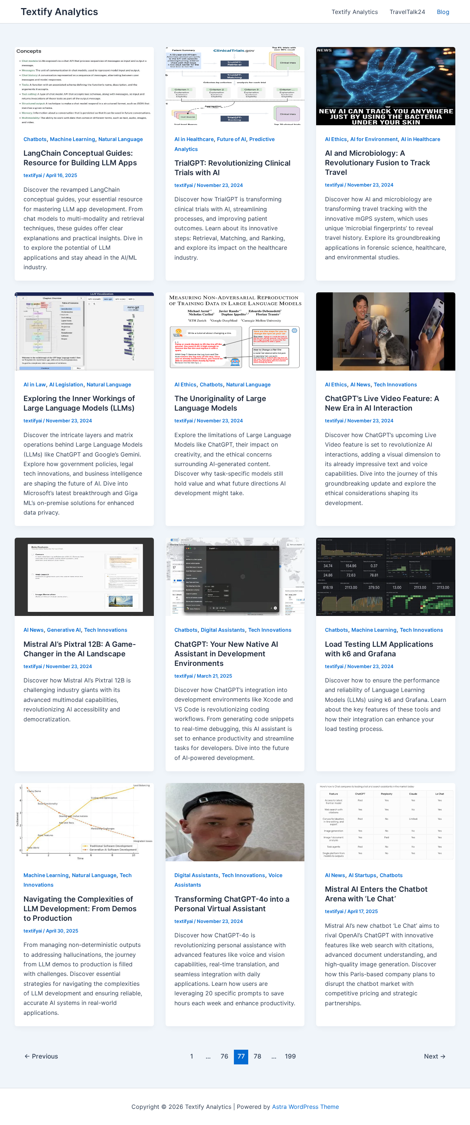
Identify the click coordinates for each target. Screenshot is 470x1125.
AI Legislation (66, 384)
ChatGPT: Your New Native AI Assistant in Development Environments (226, 654)
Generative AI (64, 630)
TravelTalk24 (407, 11)
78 (257, 1056)
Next (435, 1056)
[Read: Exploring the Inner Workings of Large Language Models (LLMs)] (84, 331)
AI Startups (362, 875)
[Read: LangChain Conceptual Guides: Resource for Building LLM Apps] (84, 85)
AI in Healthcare (194, 139)
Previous (41, 1056)
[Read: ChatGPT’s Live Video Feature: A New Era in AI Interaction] (385, 331)
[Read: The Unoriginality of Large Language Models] (235, 331)
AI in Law (35, 384)
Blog (443, 11)
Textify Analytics (59, 11)
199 (290, 1056)
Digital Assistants (223, 630)
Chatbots (35, 139)
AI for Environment (374, 139)
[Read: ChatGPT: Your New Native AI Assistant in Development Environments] (235, 576)
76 (224, 1056)
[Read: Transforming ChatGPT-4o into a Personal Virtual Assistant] (235, 821)
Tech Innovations (395, 384)
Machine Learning (72, 139)
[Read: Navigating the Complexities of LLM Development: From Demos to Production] (84, 821)
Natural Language (120, 139)
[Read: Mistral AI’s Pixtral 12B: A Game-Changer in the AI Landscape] (84, 576)
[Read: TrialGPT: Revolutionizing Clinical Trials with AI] (235, 85)
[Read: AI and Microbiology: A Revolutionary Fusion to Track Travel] (385, 85)
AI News (360, 384)
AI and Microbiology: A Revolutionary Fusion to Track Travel (377, 163)
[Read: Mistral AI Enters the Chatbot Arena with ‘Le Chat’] (385, 821)
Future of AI (231, 139)
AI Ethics (336, 139)
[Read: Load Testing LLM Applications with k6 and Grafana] (385, 576)
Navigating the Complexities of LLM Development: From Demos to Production (80, 909)
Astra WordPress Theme (305, 1106)
